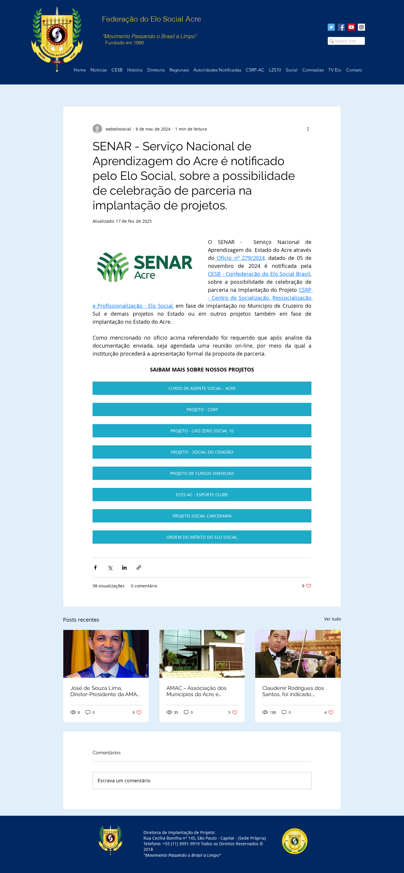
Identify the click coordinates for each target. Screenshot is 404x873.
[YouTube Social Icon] (351, 27)
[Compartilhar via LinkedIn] (124, 567)
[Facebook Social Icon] (341, 27)
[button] (354, 70)
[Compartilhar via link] (139, 567)
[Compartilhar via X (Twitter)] (110, 567)
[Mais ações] (307, 128)
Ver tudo (332, 619)
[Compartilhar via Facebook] (95, 567)
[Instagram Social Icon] (361, 27)
